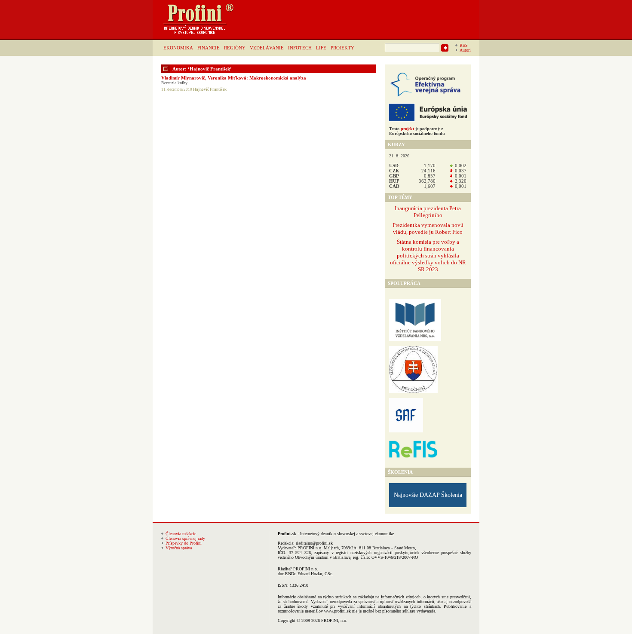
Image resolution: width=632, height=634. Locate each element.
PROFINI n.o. (310, 547)
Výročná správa (179, 547)
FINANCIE (208, 47)
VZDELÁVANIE (267, 47)
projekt (407, 128)
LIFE (321, 47)
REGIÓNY (234, 47)
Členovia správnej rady (185, 538)
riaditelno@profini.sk (314, 543)
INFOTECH (300, 47)
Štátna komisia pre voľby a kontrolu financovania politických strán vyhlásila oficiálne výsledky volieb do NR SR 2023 (428, 256)
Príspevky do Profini (184, 543)
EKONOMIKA (178, 47)
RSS (464, 45)
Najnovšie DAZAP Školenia (428, 495)
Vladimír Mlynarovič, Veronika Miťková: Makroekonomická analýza (233, 77)
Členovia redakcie (181, 533)
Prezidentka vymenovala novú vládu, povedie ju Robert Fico (428, 228)
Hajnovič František (210, 89)
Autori (465, 50)
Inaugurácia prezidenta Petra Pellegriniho (428, 211)
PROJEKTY (342, 47)
